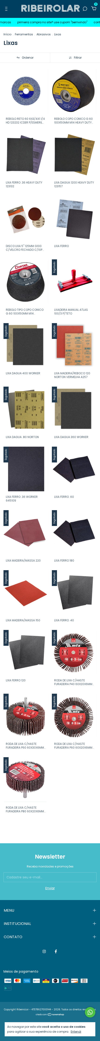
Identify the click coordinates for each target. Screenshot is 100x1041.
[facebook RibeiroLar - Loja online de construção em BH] (56, 952)
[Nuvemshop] (50, 1015)
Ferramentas (24, 34)
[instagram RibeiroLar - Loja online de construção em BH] (44, 952)
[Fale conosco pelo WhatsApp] (90, 1012)
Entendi (76, 1031)
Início (7, 34)
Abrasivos (44, 34)
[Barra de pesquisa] (84, 9)
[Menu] (7, 9)
